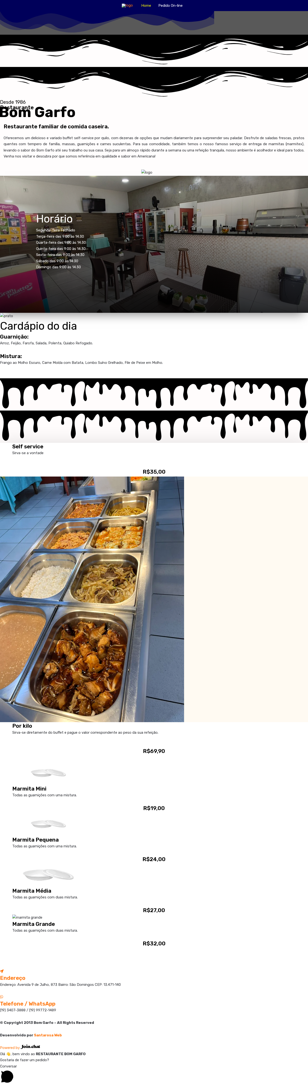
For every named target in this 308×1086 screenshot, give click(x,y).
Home (146, 5)
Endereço (13, 978)
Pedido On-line (170, 5)
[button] (154, 1074)
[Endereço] (2, 971)
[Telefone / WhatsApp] (1, 997)
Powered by (10, 1048)
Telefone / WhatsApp (27, 1004)
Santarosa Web (48, 1035)
